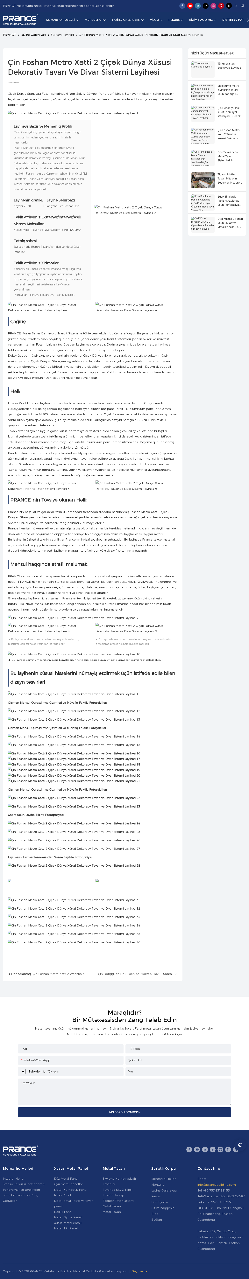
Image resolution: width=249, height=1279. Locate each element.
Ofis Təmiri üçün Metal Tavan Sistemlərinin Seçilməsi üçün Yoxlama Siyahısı (227, 156)
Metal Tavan (112, 1206)
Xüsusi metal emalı (68, 1223)
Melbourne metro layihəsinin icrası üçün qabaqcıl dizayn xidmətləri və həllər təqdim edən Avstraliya (230, 90)
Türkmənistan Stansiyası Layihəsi (229, 65)
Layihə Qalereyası (33, 35)
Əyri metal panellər (68, 1184)
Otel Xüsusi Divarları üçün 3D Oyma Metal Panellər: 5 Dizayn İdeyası (230, 223)
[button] (248, 20)
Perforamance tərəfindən (21, 1190)
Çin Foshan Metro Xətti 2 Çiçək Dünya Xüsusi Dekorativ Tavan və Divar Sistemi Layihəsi (141, 35)
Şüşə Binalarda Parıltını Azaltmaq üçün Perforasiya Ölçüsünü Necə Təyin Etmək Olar (228, 201)
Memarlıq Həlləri (163, 1179)
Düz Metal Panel (66, 1178)
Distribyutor (159, 1202)
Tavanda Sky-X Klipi (117, 1190)
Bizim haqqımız (162, 1208)
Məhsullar (158, 1184)
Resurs (155, 1196)
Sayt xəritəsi (140, 1271)
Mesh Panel (62, 1195)
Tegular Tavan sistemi (118, 1201)
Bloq (154, 1214)
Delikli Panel (63, 1212)
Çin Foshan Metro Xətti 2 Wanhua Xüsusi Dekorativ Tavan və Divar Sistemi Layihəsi (228, 134)
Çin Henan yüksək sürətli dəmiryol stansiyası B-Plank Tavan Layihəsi (229, 112)
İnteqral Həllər (14, 1178)
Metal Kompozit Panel (70, 1190)
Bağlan (156, 1219)
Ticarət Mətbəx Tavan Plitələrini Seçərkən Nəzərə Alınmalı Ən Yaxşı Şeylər (228, 179)
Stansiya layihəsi (62, 35)
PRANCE (9, 35)
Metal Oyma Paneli (68, 1217)
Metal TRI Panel (66, 1228)
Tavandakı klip (113, 1195)
